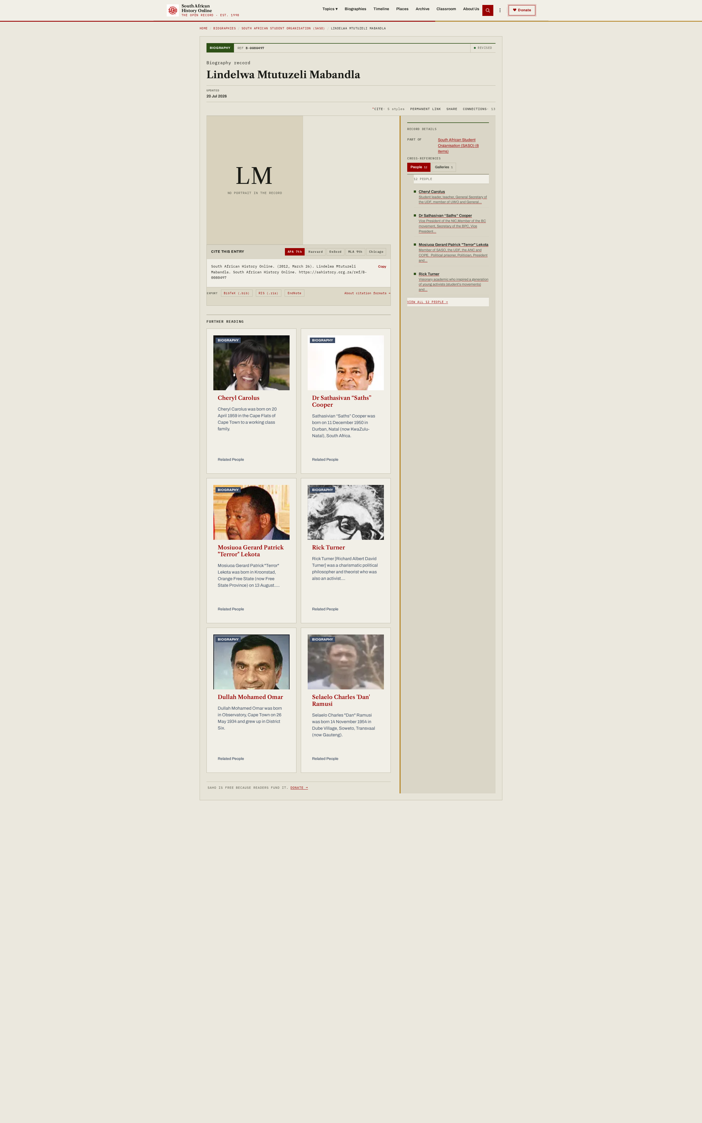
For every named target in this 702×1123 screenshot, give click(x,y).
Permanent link (425, 108)
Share (451, 108)
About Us (471, 9)
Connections (479, 108)
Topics (330, 9)
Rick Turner (328, 547)
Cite (388, 108)
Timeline (381, 9)
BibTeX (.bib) (237, 293)
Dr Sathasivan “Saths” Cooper (341, 401)
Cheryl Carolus (238, 398)
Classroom (446, 9)
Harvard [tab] (315, 252)
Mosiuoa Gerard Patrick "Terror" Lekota (251, 551)
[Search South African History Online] (487, 10)
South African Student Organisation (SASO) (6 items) (458, 145)
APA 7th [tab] (295, 252)
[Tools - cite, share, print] (500, 10)
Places (402, 9)
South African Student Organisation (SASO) (283, 28)
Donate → (299, 787)
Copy (382, 266)
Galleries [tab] (444, 167)
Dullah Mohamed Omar (250, 697)
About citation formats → (367, 293)
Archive (422, 9)
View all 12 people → (427, 302)
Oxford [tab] (335, 252)
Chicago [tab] (376, 252)
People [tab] (419, 167)
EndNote (295, 293)
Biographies (355, 9)
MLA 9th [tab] (355, 252)
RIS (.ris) (268, 293)
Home (204, 28)
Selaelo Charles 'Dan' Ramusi (341, 700)
